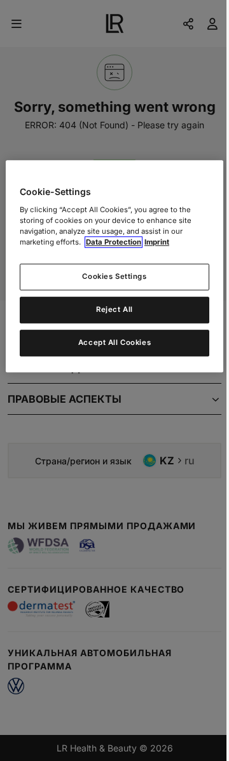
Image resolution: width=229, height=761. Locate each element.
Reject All (114, 309)
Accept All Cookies (114, 342)
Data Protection (113, 242)
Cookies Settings (114, 276)
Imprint (156, 242)
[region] (114, 266)
